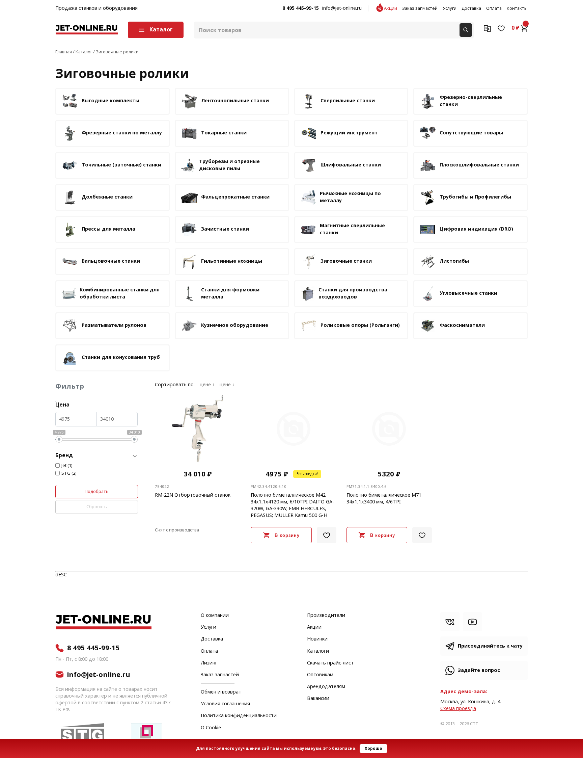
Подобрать (97, 491)
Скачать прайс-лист (330, 663)
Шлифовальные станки (351, 164)
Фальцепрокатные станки (235, 197)
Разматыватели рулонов (114, 325)
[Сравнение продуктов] (487, 28)
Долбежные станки (107, 197)
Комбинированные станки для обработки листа (120, 293)
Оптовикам (320, 675)
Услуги (449, 8)
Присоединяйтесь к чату (490, 646)
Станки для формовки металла (230, 293)
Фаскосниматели (462, 325)
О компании (215, 615)
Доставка (471, 8)
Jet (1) (67, 466)
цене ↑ (207, 385)
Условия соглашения (225, 704)
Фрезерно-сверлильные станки (471, 101)
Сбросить (96, 506)
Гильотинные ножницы (231, 261)
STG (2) (69, 473)
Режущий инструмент (349, 132)
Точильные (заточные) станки (121, 164)
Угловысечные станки (468, 293)
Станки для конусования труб (121, 357)
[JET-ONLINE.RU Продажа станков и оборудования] (86, 29)
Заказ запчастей (420, 8)
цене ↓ (227, 385)
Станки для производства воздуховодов (352, 293)
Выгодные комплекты (110, 100)
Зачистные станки (225, 229)
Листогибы (454, 261)
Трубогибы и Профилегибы (475, 197)
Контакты (517, 8)
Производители (326, 615)
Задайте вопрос (479, 670)
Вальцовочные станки (111, 261)
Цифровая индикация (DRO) (476, 229)
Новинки (317, 639)
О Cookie (211, 728)
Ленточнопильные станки (235, 100)
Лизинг (209, 663)
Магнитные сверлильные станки (352, 229)
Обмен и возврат (221, 692)
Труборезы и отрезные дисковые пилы (229, 165)
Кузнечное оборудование (234, 325)
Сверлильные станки (348, 100)
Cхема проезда (458, 708)
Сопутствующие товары (471, 132)
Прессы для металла (108, 229)
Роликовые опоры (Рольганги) (360, 325)
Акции (390, 8)
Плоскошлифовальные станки (479, 164)
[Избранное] (501, 28)
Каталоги (318, 651)
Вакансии (318, 698)
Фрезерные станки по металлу (122, 132)
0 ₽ (515, 28)
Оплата (494, 8)
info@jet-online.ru (342, 8)
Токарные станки (224, 132)
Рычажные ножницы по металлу (350, 197)
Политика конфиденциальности (239, 715)
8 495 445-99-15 (300, 8)
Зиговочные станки (346, 261)
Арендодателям (326, 686)
